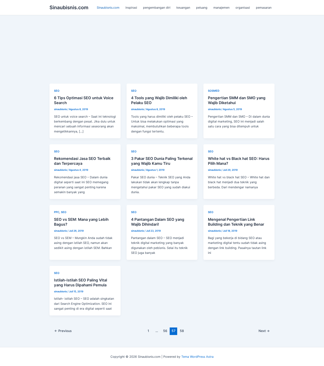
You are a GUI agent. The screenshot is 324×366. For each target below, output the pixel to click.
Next (264, 331)
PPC (56, 212)
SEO (56, 90)
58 (182, 331)
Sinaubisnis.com (69, 7)
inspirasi (131, 7)
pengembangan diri (156, 7)
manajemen (221, 7)
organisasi (243, 7)
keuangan (183, 7)
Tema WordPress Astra (197, 356)
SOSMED (213, 90)
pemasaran (264, 7)
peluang (201, 7)
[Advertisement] (162, 43)
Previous (63, 331)
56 (165, 331)
